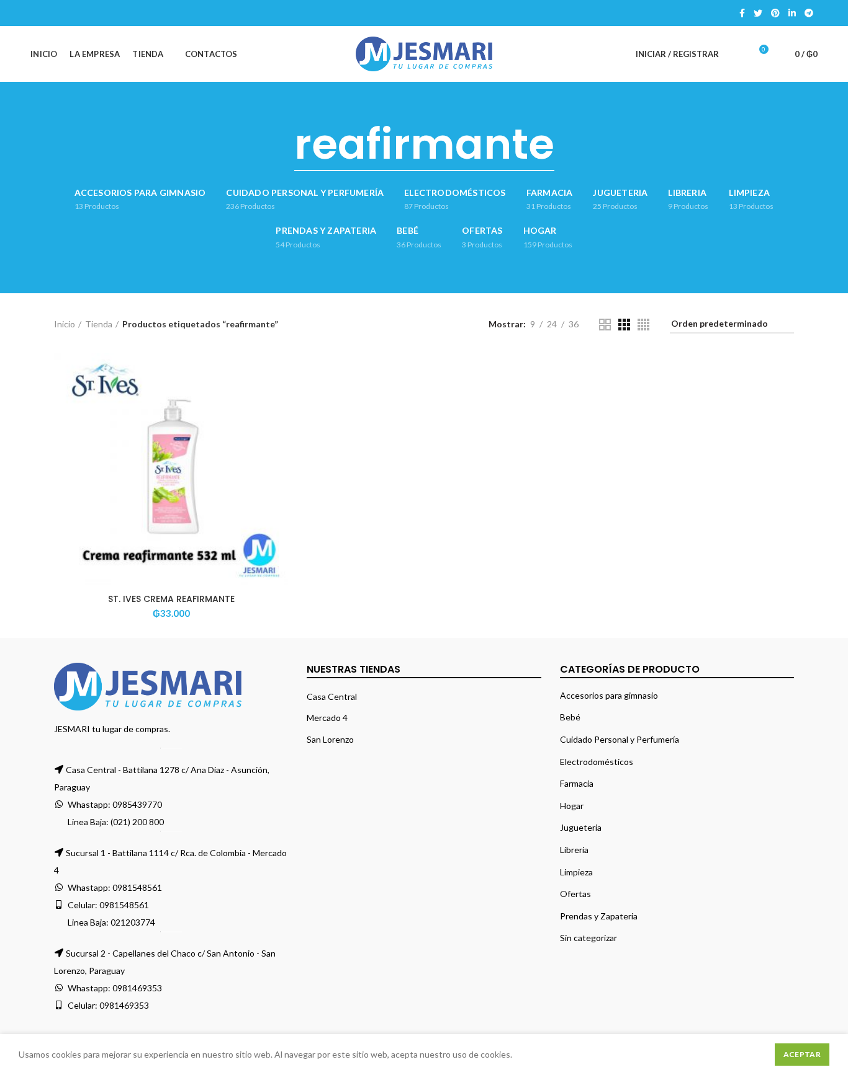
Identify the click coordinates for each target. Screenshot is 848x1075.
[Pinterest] (775, 13)
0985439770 (137, 804)
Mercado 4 (327, 717)
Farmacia (576, 783)
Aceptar (802, 1054)
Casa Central (332, 696)
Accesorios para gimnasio (609, 695)
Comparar (278, 373)
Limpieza (576, 872)
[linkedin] (792, 13)
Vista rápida (278, 401)
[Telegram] (809, 13)
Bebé (570, 717)
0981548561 (137, 887)
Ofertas (575, 893)
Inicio (64, 324)
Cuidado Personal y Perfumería (619, 739)
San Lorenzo (330, 739)
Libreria (574, 849)
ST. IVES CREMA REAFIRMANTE (171, 598)
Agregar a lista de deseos (278, 429)
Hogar (572, 805)
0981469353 (137, 988)
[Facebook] (742, 13)
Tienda (98, 324)
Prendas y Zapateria (599, 916)
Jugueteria (581, 827)
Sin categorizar (588, 937)
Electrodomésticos (596, 761)
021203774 (133, 922)
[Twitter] (758, 13)
